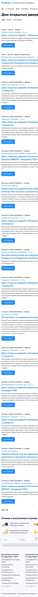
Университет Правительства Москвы (14, 252)
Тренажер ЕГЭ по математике (7, 566)
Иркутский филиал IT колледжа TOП (13, 385)
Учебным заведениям (8, 594)
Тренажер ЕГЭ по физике (10, 583)
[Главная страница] (6, 3)
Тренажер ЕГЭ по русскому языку (10, 561)
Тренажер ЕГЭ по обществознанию (7, 571)
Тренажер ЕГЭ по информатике (7, 579)
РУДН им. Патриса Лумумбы (11, 32)
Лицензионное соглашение (26, 594)
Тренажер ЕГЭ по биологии (10, 575)
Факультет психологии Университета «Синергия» (18, 57)
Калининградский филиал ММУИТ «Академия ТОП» (19, 153)
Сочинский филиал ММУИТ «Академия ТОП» (16, 483)
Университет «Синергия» (10, 85)
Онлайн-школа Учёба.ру (9, 186)
